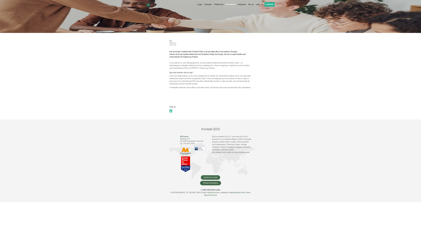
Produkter (230, 4)
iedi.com (259, 4)
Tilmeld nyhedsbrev (210, 183)
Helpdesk (242, 4)
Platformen (219, 4)
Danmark (270, 4)
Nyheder (208, 4)
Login (199, 4)
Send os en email (210, 177)
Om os (251, 4)
